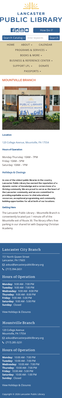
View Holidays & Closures (16, 312)
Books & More (30, 55)
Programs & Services (30, 50)
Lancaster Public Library (32, 394)
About (26, 44)
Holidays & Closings (14, 172)
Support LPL (22, 66)
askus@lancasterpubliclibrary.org (25, 264)
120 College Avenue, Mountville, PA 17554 (25, 142)
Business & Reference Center (30, 60)
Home (11, 44)
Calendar (45, 44)
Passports (31, 71)
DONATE (44, 66)
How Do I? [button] (46, 30)
